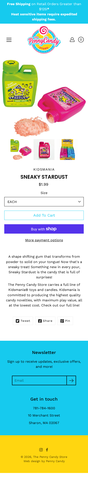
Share (48, 320)
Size (44, 193)
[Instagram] (41, 449)
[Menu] (9, 39)
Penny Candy (55, 461)
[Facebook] (47, 449)
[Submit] (71, 380)
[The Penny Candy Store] (44, 39)
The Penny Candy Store (50, 456)
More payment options (44, 240)
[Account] (72, 39)
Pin (67, 320)
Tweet (25, 320)
